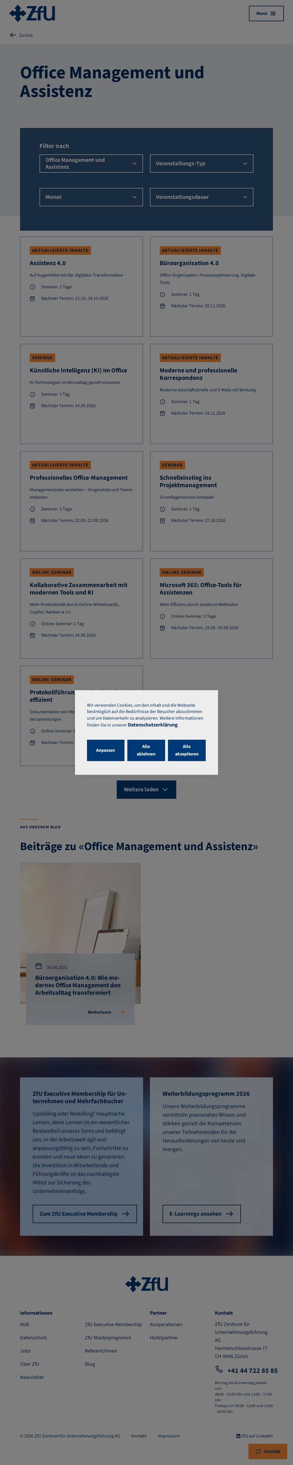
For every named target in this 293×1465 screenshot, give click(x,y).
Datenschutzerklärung (153, 725)
